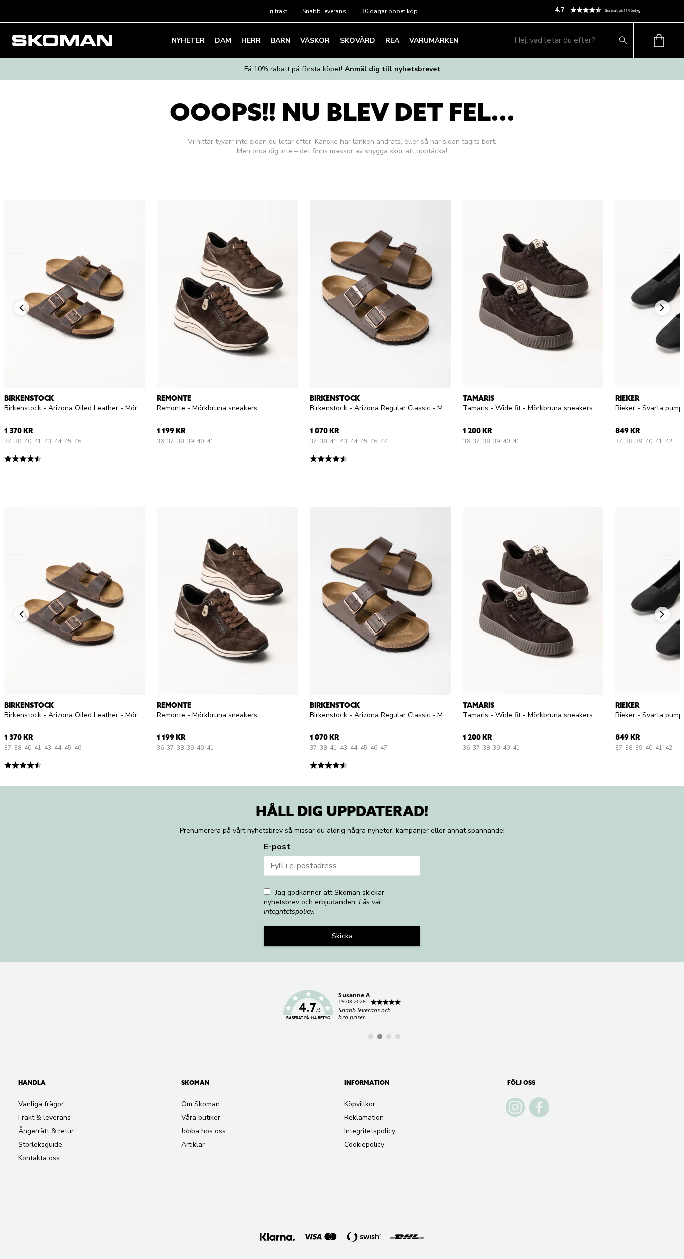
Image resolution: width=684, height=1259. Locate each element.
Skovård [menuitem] (357, 40)
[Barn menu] (293, 40)
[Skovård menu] (378, 40)
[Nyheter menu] (208, 40)
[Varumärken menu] (461, 40)
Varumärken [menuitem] (433, 40)
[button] (615, 10)
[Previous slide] (16, 250)
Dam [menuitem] (223, 40)
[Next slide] (667, 250)
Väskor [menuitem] (315, 40)
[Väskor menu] (333, 40)
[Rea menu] (402, 40)
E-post (277, 847)
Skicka (342, 936)
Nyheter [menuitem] (188, 40)
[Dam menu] (234, 40)
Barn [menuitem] (280, 40)
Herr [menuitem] (251, 40)
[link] (342, 1011)
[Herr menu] (264, 40)
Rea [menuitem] (392, 40)
